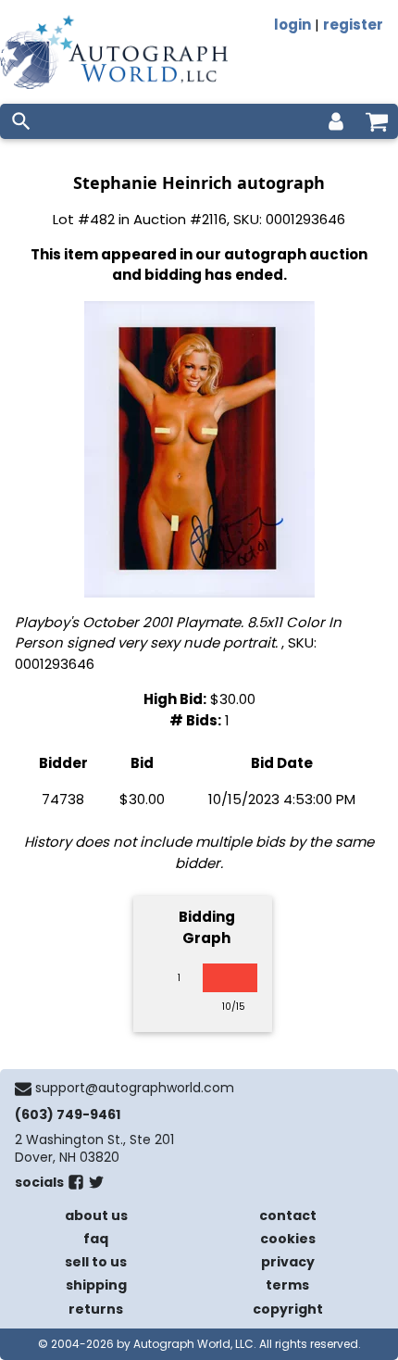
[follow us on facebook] (76, 1186)
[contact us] (23, 1088)
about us (96, 1215)
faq (95, 1238)
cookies (288, 1238)
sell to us (96, 1262)
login (292, 24)
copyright (288, 1309)
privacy (288, 1262)
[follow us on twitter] (96, 1186)
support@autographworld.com (134, 1087)
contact (288, 1215)
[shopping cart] (377, 121)
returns (95, 1309)
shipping (96, 1285)
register (353, 24)
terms (287, 1285)
